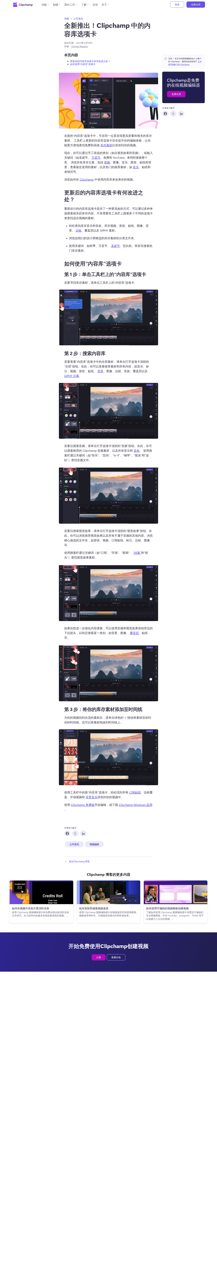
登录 (177, 4)
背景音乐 (91, 797)
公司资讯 (78, 18)
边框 (78, 230)
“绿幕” (137, 553)
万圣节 (96, 157)
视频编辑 (94, 844)
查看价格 (116, 957)
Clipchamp (87, 179)
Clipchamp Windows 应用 (135, 805)
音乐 (136, 167)
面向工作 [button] (69, 4)
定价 (95, 4)
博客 (66, 18)
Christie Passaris (79, 46)
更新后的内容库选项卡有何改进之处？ (90, 61)
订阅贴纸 (135, 792)
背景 (100, 371)
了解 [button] (84, 4)
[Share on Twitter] (173, 114)
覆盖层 (134, 633)
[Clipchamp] (23, 4)
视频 (107, 162)
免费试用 (195, 4)
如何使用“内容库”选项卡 (83, 64)
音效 (137, 450)
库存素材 (106, 145)
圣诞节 (115, 246)
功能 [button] (44, 4)
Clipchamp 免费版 (82, 805)
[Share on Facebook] (165, 114)
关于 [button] (104, 4)
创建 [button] (55, 4)
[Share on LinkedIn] (181, 114)
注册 (98, 957)
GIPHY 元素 (71, 376)
